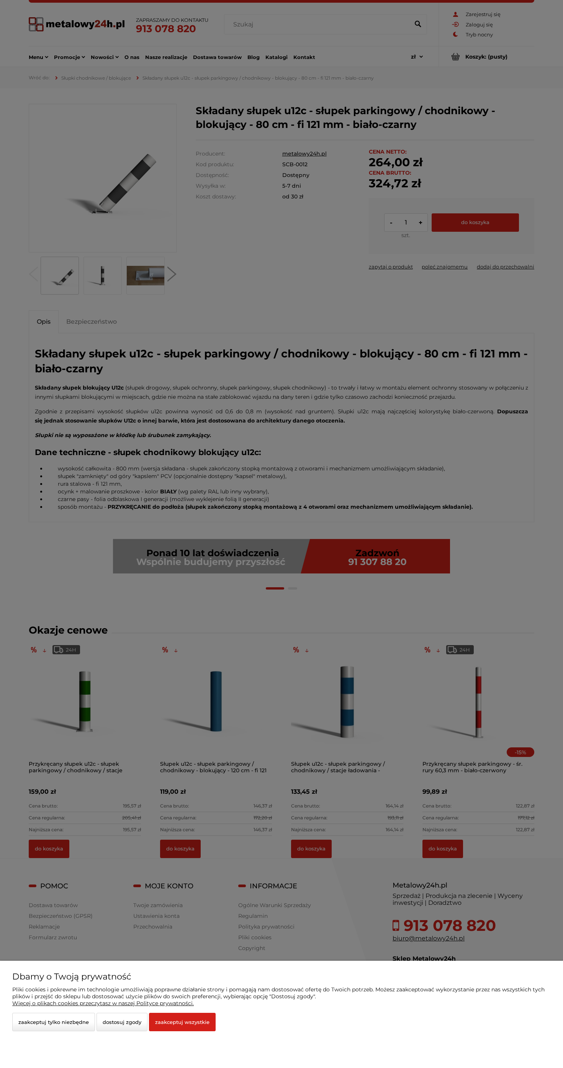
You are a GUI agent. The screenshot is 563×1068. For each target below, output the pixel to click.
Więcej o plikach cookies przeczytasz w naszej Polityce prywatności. (103, 1003)
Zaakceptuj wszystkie (182, 1022)
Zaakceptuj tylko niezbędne (53, 1022)
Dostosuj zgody (122, 1022)
